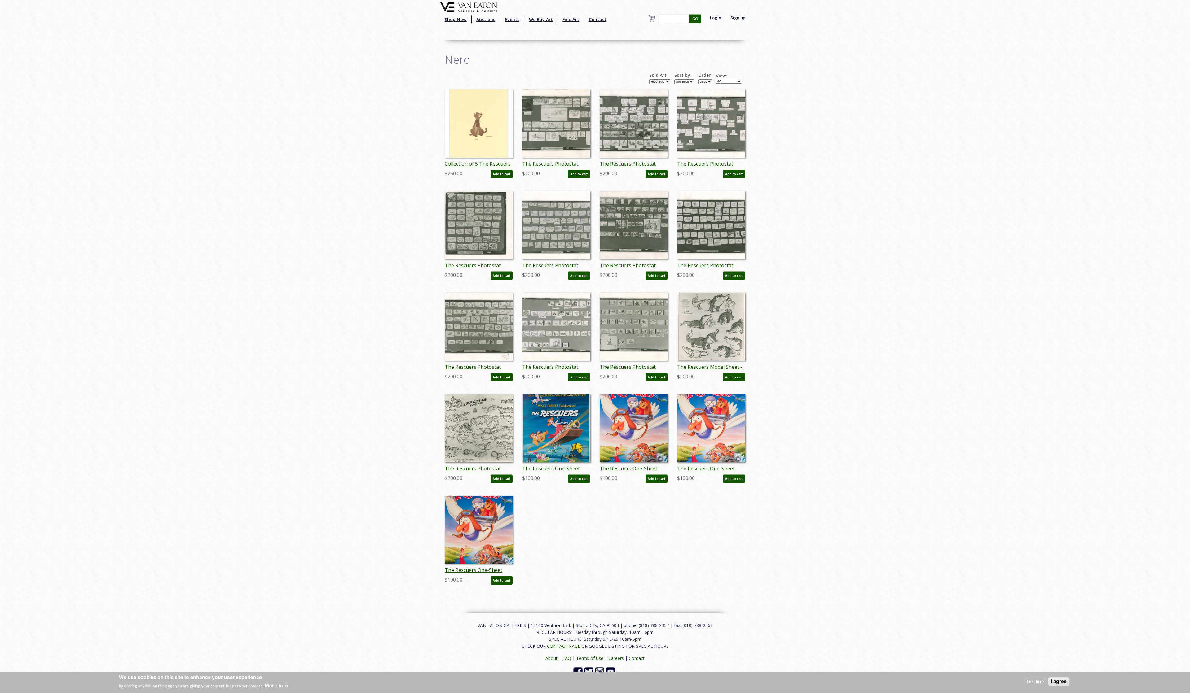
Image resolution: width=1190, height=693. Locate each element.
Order (704, 75)
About (551, 658)
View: (721, 76)
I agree (1059, 681)
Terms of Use (589, 658)
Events (512, 19)
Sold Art (658, 75)
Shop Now (456, 19)
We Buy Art (541, 19)
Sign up (737, 17)
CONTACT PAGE (563, 646)
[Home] (468, 6)
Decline (1035, 681)
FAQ (566, 658)
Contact (597, 19)
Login (715, 17)
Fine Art (570, 19)
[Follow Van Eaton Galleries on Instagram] (600, 671)
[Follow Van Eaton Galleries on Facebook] (578, 671)
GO (695, 18)
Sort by (682, 75)
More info (276, 685)
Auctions (485, 19)
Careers (616, 658)
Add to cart (501, 174)
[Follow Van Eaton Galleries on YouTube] (611, 671)
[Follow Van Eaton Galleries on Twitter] (589, 671)
